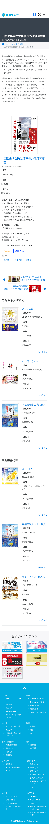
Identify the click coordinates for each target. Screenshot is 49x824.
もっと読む (42, 352)
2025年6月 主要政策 (37, 698)
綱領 (31, 730)
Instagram (33, 803)
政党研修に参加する (37, 774)
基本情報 (33, 726)
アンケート (34, 787)
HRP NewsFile (11, 711)
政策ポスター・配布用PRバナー (38, 782)
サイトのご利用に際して (14, 808)
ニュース (10, 44)
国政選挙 (33, 745)
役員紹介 (9, 752)
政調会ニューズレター (38, 702)
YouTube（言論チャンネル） (38, 814)
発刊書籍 (19, 44)
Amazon (8, 251)
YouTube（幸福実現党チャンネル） (38, 808)
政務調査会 (34, 709)
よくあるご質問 (11, 796)
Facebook (33, 796)
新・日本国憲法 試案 (13, 726)
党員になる (34, 768)
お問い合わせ (10, 800)
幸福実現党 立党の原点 (34, 404)
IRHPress (20, 251)
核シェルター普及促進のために (14, 716)
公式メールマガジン (37, 778)
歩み (31, 733)
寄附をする (34, 771)
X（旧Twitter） (35, 800)
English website (11, 803)
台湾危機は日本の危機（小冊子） (14, 734)
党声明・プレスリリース (14, 700)
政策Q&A (9, 730)
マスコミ (7, 260)
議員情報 (9, 755)
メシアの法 (28, 308)
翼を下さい (28, 468)
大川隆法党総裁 (11, 745)
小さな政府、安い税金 (38, 712)
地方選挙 (33, 748)
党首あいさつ (10, 748)
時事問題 (18, 260)
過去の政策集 (35, 705)
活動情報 (9, 704)
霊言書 (29, 260)
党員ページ (34, 764)
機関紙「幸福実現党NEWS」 (13, 769)
